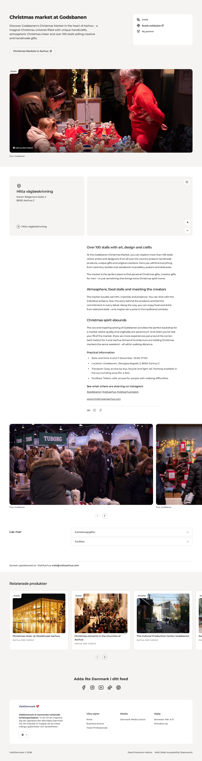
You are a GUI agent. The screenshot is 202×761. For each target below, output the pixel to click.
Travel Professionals (97, 727)
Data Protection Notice (140, 752)
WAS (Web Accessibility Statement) (174, 752)
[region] (140, 206)
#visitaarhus (109, 392)
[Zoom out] (187, 230)
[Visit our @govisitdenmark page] (109, 687)
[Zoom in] (187, 222)
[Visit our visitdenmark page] (101, 687)
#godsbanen (94, 392)
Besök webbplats (151, 25)
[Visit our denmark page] (83, 687)
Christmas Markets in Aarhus (30, 51)
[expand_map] (187, 182)
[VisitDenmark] (29, 706)
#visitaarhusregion (128, 392)
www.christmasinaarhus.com (104, 399)
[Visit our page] (92, 687)
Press (89, 719)
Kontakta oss (161, 723)
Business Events (95, 723)
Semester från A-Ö (164, 719)
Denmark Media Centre (133, 719)
